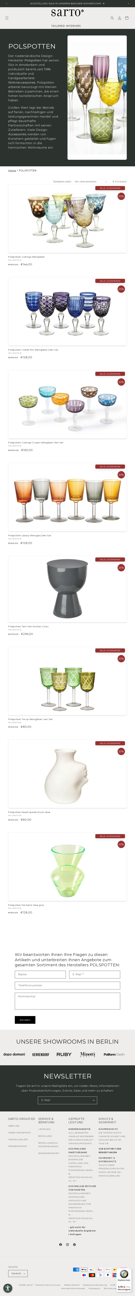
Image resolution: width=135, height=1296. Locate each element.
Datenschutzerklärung (95, 1285)
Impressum (94, 1288)
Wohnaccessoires (22, 82)
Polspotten (33, 60)
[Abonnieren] (93, 1100)
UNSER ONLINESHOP (19, 1132)
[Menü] (130, 1270)
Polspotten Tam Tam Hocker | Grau (28, 626)
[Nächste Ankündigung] (128, 3)
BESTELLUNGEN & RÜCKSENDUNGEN (48, 1145)
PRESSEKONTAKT (17, 1146)
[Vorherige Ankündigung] (6, 3)
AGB (112, 1285)
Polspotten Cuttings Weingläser (26, 256)
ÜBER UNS (13, 1126)
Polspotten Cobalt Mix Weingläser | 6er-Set (33, 349)
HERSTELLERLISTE (18, 1139)
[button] (7, 18)
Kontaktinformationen (73, 1288)
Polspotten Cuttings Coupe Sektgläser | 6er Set (36, 442)
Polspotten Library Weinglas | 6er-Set (29, 535)
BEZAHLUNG (45, 1136)
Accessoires (17, 134)
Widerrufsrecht (72, 1285)
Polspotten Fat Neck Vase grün (26, 905)
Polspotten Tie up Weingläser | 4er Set (30, 719)
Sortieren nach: (62, 181)
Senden (25, 1019)
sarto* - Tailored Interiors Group (43, 1285)
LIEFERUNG (44, 1129)
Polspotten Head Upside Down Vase (29, 812)
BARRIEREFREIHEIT (48, 1153)
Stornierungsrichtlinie (115, 1288)
